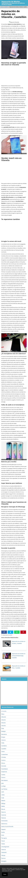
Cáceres (3, 740)
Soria (2, 835)
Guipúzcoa (4, 771)
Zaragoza (3, 861)
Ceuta (3, 751)
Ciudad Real (4, 754)
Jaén (2, 783)
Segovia (3, 829)
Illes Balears (4, 780)
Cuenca (3, 760)
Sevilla (3, 832)
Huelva (3, 774)
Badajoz (3, 731)
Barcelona (4, 734)
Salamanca (4, 823)
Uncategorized (5, 846)
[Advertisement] (14, 76)
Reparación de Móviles (11, 1)
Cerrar (5, 874)
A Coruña (3, 711)
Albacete (3, 717)
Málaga (3, 803)
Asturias (3, 725)
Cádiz (2, 743)
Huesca (3, 777)
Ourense (3, 815)
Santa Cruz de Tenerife (7, 826)
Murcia (3, 809)
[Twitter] (10, 632)
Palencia (3, 818)
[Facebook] (4, 632)
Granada (3, 766)
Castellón (6, 6)
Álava (2, 714)
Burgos (3, 737)
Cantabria (4, 746)
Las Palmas (4, 789)
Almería (3, 722)
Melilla (3, 806)
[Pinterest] (23, 632)
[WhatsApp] (17, 632)
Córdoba (3, 757)
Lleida (2, 795)
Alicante (3, 720)
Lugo (2, 797)
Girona (3, 763)
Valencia (3, 849)
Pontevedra (4, 820)
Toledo (3, 844)
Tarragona (4, 838)
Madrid (3, 800)
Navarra (3, 812)
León (2, 792)
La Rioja (3, 786)
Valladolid (3, 852)
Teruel (3, 841)
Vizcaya (3, 855)
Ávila (2, 728)
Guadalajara (4, 769)
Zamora (3, 858)
